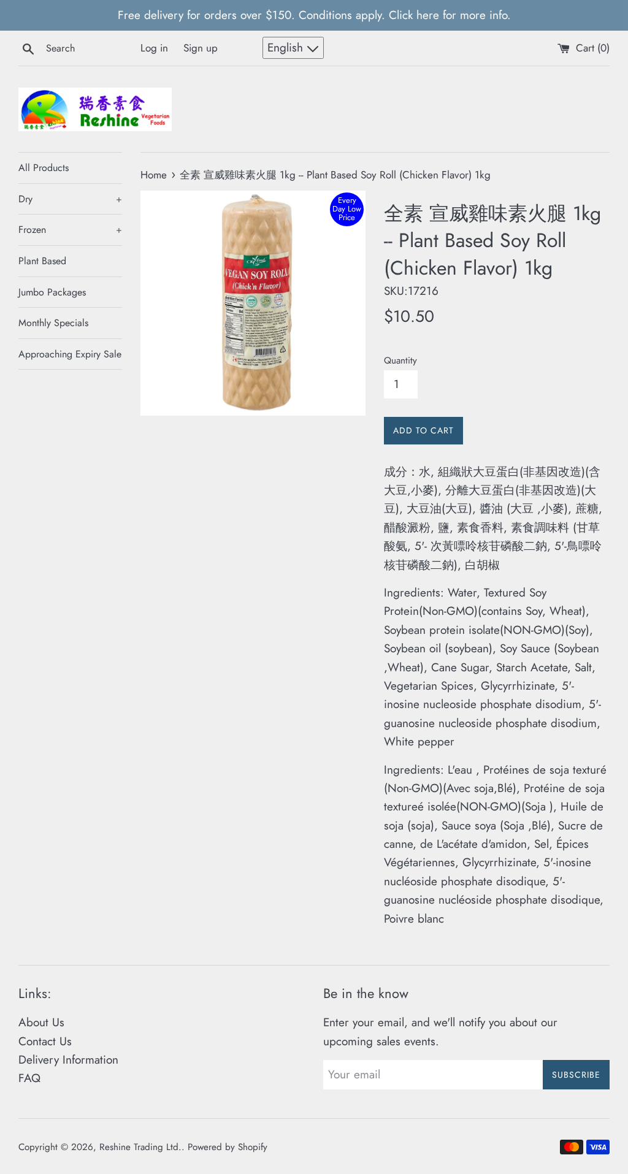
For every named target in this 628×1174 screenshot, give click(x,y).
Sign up (200, 47)
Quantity (400, 360)
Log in (154, 47)
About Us (41, 1022)
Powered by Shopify (227, 1147)
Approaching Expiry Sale (69, 354)
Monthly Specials (53, 323)
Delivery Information (68, 1059)
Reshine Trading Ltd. (140, 1147)
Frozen (70, 230)
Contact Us (45, 1041)
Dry (70, 199)
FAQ (29, 1078)
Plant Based (42, 261)
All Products (43, 168)
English (287, 47)
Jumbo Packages (52, 292)
